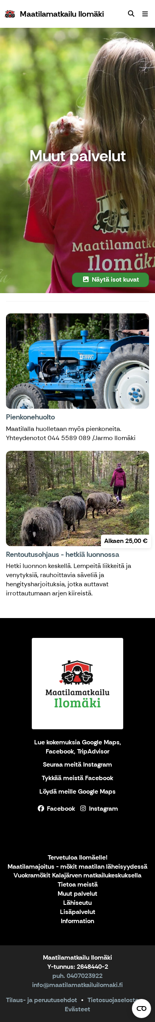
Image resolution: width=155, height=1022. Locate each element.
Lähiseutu (77, 903)
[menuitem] (131, 14)
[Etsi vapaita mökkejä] (131, 14)
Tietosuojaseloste (113, 1000)
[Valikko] (145, 14)
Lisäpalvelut (77, 912)
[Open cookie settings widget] (141, 1008)
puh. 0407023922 (77, 976)
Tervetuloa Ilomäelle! (78, 858)
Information (77, 921)
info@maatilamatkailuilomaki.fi (77, 985)
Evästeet (77, 1009)
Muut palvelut (77, 894)
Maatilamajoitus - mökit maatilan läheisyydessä (77, 867)
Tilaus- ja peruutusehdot (41, 1000)
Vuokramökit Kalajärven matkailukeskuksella (77, 875)
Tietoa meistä (78, 885)
